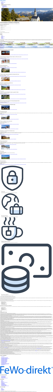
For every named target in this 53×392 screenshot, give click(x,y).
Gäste (0, 25)
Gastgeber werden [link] (5, 347)
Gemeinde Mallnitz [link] (3, 36)
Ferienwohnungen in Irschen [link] (3, 362)
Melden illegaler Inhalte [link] (3, 384)
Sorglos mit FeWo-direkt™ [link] (39, 348)
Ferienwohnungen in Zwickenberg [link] (4, 360)
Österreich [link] (2, 37)
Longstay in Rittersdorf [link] (3, 364)
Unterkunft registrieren (3, 2)
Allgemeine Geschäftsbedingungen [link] (4, 382)
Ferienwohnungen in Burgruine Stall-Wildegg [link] (5, 358)
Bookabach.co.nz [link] (2, 389)
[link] (7, 7)
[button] (26, 355)
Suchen (1, 34)
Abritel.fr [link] (2, 388)
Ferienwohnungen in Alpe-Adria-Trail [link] (4, 357)
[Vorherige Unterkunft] (0, 103)
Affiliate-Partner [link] (2, 381)
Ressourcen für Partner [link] (3, 377)
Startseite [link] (2, 35)
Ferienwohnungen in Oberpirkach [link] (4, 361)
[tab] (2, 356)
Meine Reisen (2, 3)
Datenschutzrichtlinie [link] (3, 383)
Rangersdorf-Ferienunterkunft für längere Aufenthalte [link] (5, 340)
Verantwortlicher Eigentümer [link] (3, 385)
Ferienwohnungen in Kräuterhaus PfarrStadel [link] (5, 363)
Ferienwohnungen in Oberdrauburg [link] (4, 359)
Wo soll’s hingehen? (2, 24)
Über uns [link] (2, 380)
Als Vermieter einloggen (4, 6)
